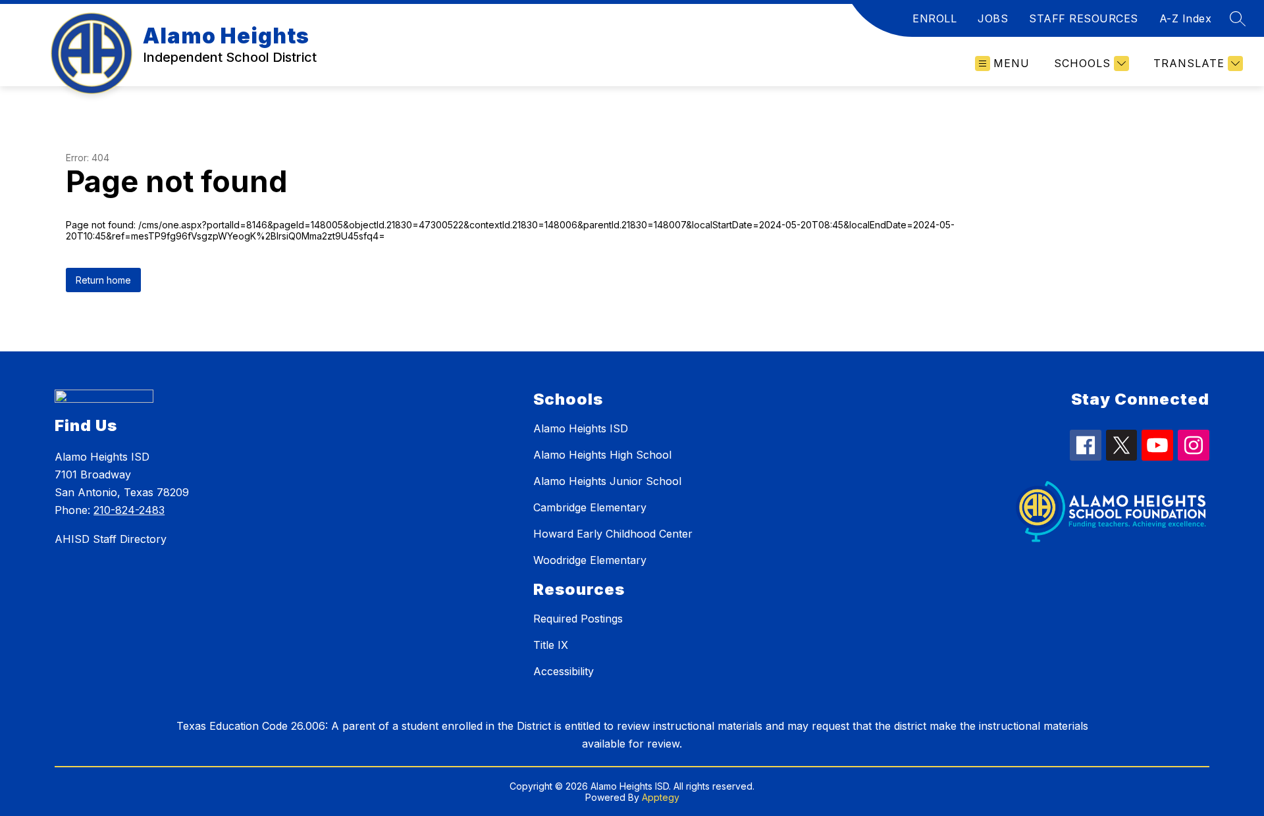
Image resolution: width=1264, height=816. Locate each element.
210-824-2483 (129, 510)
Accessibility (563, 671)
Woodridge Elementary (589, 560)
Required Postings (578, 618)
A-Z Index (1185, 18)
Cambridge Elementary (589, 507)
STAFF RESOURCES (1083, 18)
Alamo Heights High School (602, 454)
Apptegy (660, 797)
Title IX (550, 644)
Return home (103, 280)
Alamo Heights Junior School (607, 481)
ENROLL (934, 18)
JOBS (993, 18)
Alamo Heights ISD (580, 428)
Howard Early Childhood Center (613, 533)
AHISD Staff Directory (111, 539)
